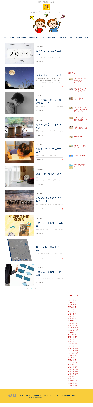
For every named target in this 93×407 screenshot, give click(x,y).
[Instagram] (10, 395)
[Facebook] (14, 395)
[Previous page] (27, 288)
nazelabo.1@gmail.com (66, 397)
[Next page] (42, 288)
